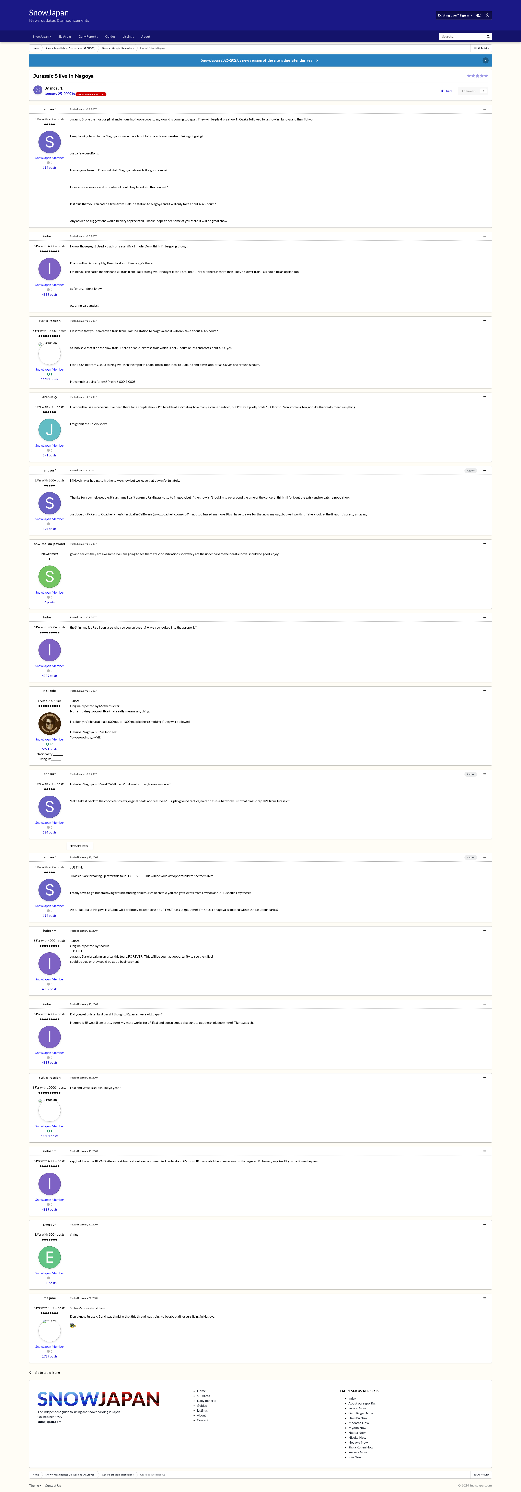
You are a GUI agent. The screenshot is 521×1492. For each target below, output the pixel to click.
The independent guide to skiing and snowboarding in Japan (78, 1412)
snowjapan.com (49, 1421)
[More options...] (484, 109)
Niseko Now (357, 1437)
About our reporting (362, 1403)
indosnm (49, 236)
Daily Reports (88, 36)
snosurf (55, 88)
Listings (128, 36)
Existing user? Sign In (454, 15)
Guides (110, 36)
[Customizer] (478, 15)
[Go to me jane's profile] (49, 1331)
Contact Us (53, 1485)
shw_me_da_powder (49, 544)
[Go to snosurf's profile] (37, 89)
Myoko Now (357, 1428)
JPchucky (49, 397)
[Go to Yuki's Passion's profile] (49, 353)
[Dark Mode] (487, 15)
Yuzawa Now (357, 1452)
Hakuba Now (357, 1418)
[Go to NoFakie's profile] (49, 723)
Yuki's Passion (50, 321)
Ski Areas (64, 36)
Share (447, 91)
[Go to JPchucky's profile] (49, 430)
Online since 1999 (49, 1417)
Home (201, 1391)
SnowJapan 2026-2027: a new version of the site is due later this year (257, 60)
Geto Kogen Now (360, 1413)
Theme (34, 1485)
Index (352, 1398)
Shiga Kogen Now (360, 1447)
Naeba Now (357, 1432)
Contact (202, 1420)
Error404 (50, 1224)
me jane (50, 1298)
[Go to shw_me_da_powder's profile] (49, 577)
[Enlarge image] (73, 1325)
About (145, 36)
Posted (83, 109)
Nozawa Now (358, 1442)
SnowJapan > (42, 36)
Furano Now (357, 1408)
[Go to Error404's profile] (49, 1257)
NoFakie (49, 691)
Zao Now (354, 1457)
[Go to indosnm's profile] (49, 269)
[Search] (488, 36)
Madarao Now (358, 1423)
